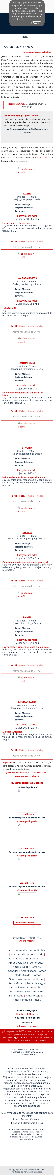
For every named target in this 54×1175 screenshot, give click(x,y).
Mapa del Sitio (28, 1136)
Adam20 (27, 532)
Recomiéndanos (27, 1139)
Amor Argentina (18, 950)
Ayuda (39, 1136)
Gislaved (16, 453)
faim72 (27, 617)
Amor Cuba (37, 962)
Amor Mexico (16, 983)
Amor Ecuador (21, 966)
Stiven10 (27, 447)
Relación (15, 1122)
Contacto (35, 1119)
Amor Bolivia (37, 950)
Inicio (11, 1129)
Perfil (14, 241)
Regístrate (19, 1037)
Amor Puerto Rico (19, 991)
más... (37, 999)
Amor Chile (15, 958)
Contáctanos (36, 1131)
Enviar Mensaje (22, 204)
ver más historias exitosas (27, 923)
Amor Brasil (18, 954)
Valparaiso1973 (27, 278)
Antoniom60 (27, 362)
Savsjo (16, 623)
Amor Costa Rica (18, 962)
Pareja (24, 1119)
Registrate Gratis (16, 103)
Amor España (29, 971)
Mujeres (33, 1014)
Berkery (17, 284)
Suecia (36, 199)
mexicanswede (27, 702)
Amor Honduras (33, 979)
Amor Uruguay (34, 995)
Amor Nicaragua (36, 983)
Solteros (21, 1026)
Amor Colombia (34, 958)
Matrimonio (29, 1122)
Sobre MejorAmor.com (25, 1129)
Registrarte (8, 762)
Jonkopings (26, 199)
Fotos (22, 241)
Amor (15, 1119)
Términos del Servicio (21, 1134)
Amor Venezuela (22, 999)
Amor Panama (19, 987)
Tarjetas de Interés (24, 207)
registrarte (42, 157)
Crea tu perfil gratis (27, 821)
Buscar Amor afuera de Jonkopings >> (37, 52)
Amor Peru (36, 987)
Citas (40, 1122)
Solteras (33, 1026)
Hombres (21, 1014)
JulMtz (27, 193)
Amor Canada (35, 954)
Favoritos (19, 211)
